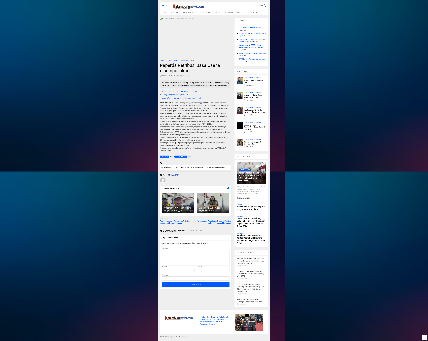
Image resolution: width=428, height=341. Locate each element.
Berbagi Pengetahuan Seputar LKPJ (175, 95)
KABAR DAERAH (188, 12)
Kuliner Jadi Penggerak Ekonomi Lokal (252, 53)
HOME (164, 12)
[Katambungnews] (187, 8)
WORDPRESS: (183, 230)
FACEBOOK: (193, 230)
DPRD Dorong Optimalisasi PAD (250, 28)
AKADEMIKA (229, 12)
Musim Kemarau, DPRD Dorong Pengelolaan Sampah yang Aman (254, 127)
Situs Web (165, 275)
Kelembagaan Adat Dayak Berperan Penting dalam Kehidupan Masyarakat (214, 222)
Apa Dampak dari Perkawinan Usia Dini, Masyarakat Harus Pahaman (175, 222)
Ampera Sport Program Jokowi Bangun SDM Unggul (181, 98)
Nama (164, 267)
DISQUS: (202, 230)
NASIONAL (240, 12)
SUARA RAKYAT (205, 12)
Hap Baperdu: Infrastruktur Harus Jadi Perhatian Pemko (248, 322)
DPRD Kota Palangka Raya (253, 77)
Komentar (166, 248)
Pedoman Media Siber (219, 317)
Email (199, 267)
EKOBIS (217, 12)
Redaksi (212, 324)
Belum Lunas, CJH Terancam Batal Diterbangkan (180, 91)
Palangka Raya (245, 169)
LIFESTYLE (252, 12)
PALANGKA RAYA (243, 157)
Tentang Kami (205, 317)
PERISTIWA (174, 12)
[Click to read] (178, 203)
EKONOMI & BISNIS (244, 252)
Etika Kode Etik (206, 319)
